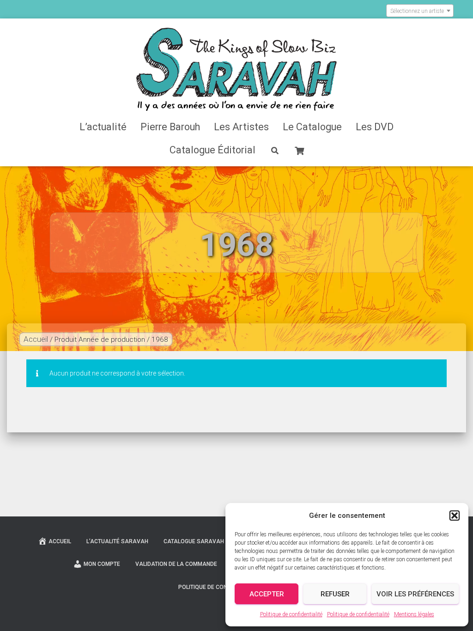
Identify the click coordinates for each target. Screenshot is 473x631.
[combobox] (420, 10)
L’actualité (103, 127)
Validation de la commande (176, 564)
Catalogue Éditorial (212, 150)
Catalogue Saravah (194, 541)
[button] (454, 515)
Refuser (335, 594)
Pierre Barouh (170, 127)
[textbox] (420, 11)
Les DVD (375, 127)
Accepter (266, 594)
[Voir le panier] (299, 150)
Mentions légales (414, 614)
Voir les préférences (415, 594)
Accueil (36, 339)
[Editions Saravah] (236, 69)
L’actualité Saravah (117, 541)
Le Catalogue (312, 127)
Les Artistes (241, 127)
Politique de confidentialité (291, 614)
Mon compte (102, 564)
